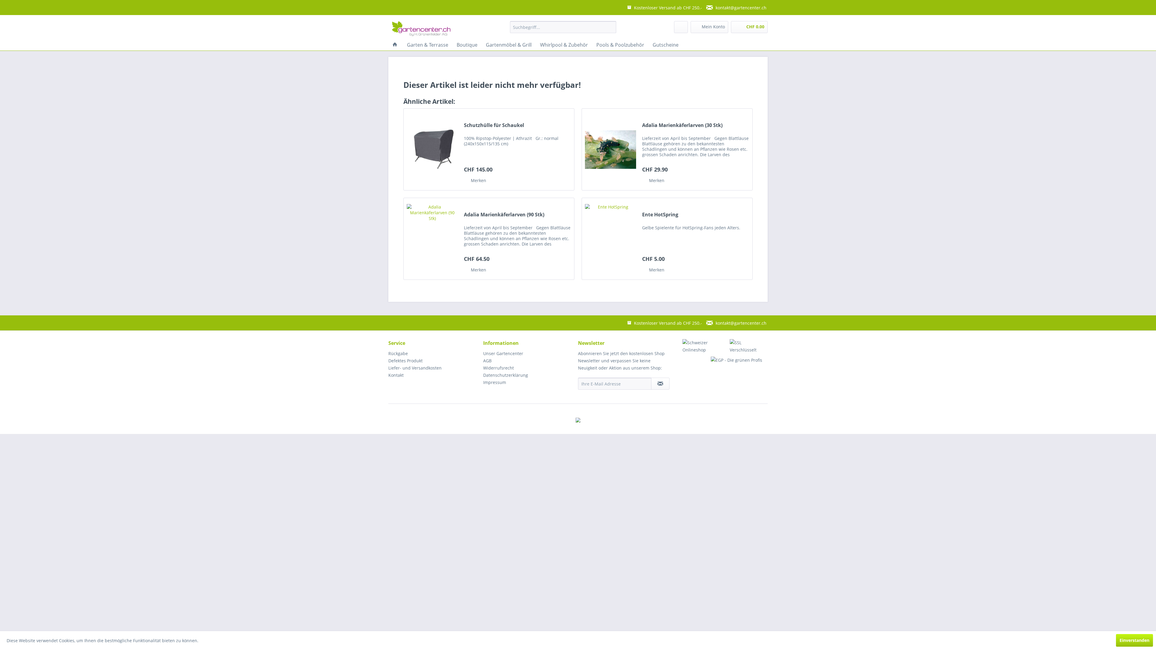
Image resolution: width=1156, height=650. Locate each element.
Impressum (494, 382)
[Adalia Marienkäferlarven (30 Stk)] (610, 149)
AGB (487, 361)
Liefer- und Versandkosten (415, 368)
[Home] (395, 45)
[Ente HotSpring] (610, 239)
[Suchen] (609, 27)
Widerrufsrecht (498, 368)
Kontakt (396, 375)
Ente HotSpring (660, 215)
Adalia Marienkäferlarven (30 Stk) (682, 125)
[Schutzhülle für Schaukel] (432, 149)
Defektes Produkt (405, 361)
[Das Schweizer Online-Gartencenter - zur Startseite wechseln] (421, 28)
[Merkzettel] (681, 27)
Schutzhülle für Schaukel (494, 125)
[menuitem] (563, 27)
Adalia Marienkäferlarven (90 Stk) (504, 215)
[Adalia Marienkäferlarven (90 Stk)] (432, 239)
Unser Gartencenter (503, 353)
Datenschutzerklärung (505, 375)
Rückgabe (398, 353)
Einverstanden (1134, 640)
